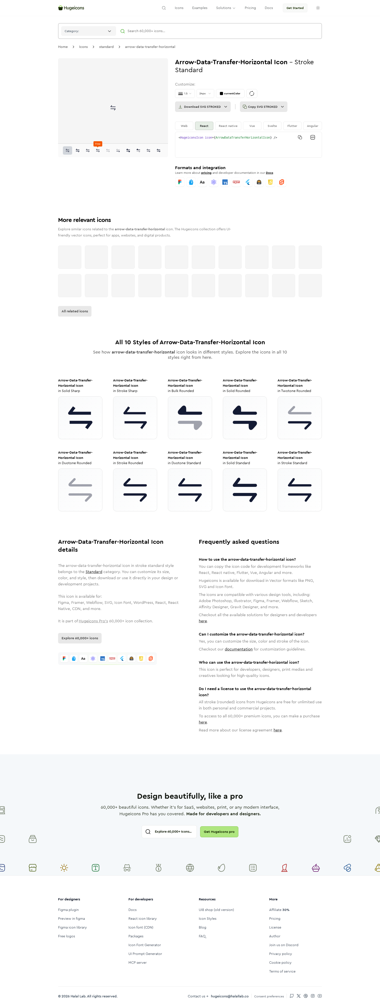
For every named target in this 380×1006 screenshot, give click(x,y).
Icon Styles (207, 918)
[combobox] (88, 31)
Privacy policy (280, 953)
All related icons (75, 311)
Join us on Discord (283, 944)
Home (63, 46)
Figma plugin (68, 909)
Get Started (295, 8)
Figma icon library (72, 927)
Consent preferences (269, 996)
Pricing (274, 918)
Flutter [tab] (292, 126)
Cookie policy (280, 962)
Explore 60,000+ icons (80, 638)
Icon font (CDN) (140, 927)
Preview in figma (71, 918)
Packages (135, 936)
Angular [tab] (312, 126)
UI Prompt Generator (145, 953)
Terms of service (282, 971)
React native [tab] (228, 126)
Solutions (223, 7)
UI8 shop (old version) (216, 909)
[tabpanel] (248, 145)
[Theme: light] (318, 8)
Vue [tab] (252, 126)
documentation (239, 649)
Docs (269, 172)
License (275, 927)
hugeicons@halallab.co (230, 996)
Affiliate (279, 909)
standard (106, 46)
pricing (206, 172)
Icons (83, 46)
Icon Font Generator (144, 944)
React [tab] (204, 126)
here (203, 621)
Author (274, 936)
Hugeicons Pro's (93, 621)
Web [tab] (184, 126)
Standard (94, 572)
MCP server (137, 962)
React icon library (142, 918)
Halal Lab (78, 996)
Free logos (66, 936)
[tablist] (248, 126)
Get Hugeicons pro (219, 831)
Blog (202, 927)
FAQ (202, 936)
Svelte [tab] (272, 126)
